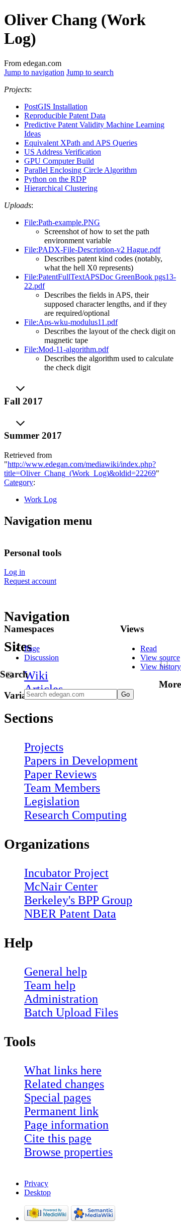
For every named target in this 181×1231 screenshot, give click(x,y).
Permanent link (61, 1111)
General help (55, 971)
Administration (61, 998)
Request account (30, 581)
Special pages (57, 1097)
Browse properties (68, 1151)
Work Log (40, 499)
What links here (63, 1070)
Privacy (36, 1183)
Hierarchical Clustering (61, 188)
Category (18, 482)
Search (14, 674)
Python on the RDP (55, 179)
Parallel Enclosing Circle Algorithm (80, 170)
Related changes (64, 1083)
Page (32, 648)
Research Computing (75, 815)
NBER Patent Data (70, 913)
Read (148, 648)
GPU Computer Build (59, 161)
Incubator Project (66, 872)
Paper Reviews (60, 774)
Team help (49, 985)
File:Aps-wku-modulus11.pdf (71, 322)
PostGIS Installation (55, 106)
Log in (14, 572)
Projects (43, 747)
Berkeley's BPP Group (78, 900)
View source (160, 657)
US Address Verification (62, 152)
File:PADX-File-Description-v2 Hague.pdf (92, 249)
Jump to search (90, 72)
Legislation (51, 801)
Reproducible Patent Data (65, 115)
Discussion (41, 657)
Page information (66, 1124)
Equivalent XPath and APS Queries (80, 143)
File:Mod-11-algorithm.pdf (66, 349)
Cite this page (58, 1138)
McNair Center (61, 886)
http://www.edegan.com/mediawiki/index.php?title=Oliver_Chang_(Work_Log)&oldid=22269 (80, 468)
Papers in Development (81, 760)
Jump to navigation (34, 72)
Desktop (37, 1192)
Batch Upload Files (71, 1012)
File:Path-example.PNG (62, 222)
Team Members (62, 787)
